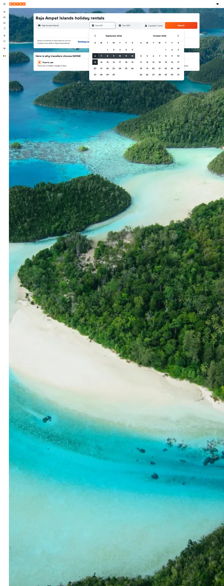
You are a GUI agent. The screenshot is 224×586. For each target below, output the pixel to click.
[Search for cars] (4, 22)
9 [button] (113, 56)
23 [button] (114, 68)
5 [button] (132, 49)
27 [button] (95, 74)
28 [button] (101, 74)
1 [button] (107, 49)
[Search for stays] (4, 17)
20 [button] (95, 68)
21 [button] (101, 68)
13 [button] (95, 62)
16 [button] (114, 62)
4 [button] (126, 49)
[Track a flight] (4, 41)
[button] (4, 4)
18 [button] (126, 62)
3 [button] (120, 49)
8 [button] (107, 56)
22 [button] (107, 68)
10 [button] (120, 56)
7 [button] (101, 56)
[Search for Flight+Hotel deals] (4, 28)
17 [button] (120, 62)
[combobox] (65, 25)
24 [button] (120, 68)
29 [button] (107, 74)
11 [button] (126, 56)
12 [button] (132, 56)
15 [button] (107, 62)
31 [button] (178, 74)
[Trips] (4, 48)
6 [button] (95, 56)
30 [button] (113, 74)
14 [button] (101, 62)
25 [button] (126, 68)
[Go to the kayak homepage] (17, 4)
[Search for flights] (4, 12)
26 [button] (132, 68)
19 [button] (132, 62)
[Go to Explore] (4, 35)
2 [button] (113, 49)
